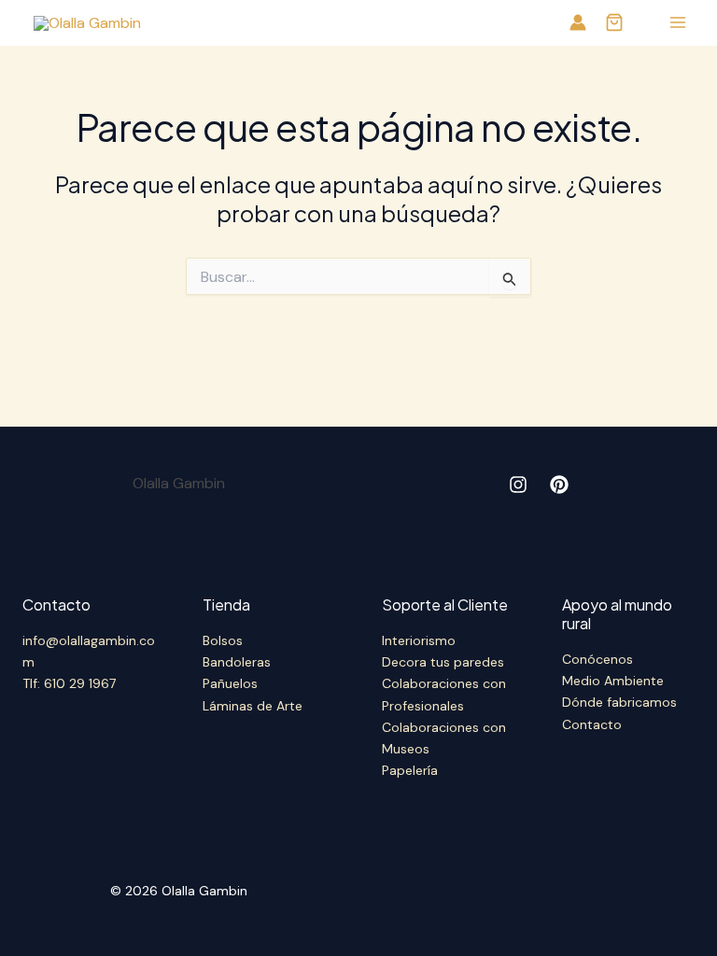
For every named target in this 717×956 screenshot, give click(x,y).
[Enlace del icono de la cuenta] (577, 22)
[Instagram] (518, 484)
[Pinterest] (559, 484)
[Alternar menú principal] (677, 22)
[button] (614, 24)
